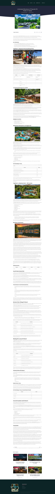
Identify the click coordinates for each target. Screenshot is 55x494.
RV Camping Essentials (24, 12)
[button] (35, 32)
